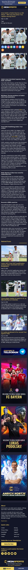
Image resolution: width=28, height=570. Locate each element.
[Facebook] (2, 47)
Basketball (3, 532)
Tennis (3, 536)
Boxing (16, 528)
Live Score (16, 534)
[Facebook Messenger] (14, 47)
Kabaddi (16, 530)
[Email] (11, 47)
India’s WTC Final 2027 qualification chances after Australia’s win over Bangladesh (13, 264)
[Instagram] (8, 47)
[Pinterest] (17, 47)
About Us (16, 536)
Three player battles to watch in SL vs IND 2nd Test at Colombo (13, 299)
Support (16, 532)
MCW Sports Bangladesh (14, 565)
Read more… (4, 521)
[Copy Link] (22, 47)
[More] (2, 50)
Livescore (21, 568)
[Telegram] (20, 47)
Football (3, 534)
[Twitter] (5, 47)
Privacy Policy (4, 530)
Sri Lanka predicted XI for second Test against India (14, 332)
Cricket (3, 528)
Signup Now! (22, 2)
